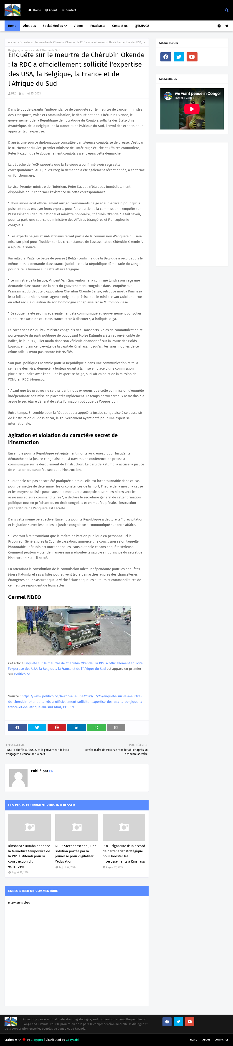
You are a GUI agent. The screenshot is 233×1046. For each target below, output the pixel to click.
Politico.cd (22, 674)
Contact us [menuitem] (120, 26)
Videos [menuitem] (79, 26)
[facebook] (219, 26)
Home (37, 10)
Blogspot (37, 1039)
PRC (13, 93)
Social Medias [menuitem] (53, 26)
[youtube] (192, 56)
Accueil (12, 42)
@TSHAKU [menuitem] (141, 26)
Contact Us (221, 1039)
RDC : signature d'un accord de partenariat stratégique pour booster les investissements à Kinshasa (124, 853)
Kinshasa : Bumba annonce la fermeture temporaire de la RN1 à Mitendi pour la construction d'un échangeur (29, 856)
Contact (71, 10)
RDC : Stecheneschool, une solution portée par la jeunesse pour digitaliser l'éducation (75, 853)
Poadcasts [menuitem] (97, 26)
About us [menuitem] (29, 26)
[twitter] (226, 26)
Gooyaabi (72, 1039)
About (53, 10)
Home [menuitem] (12, 26)
